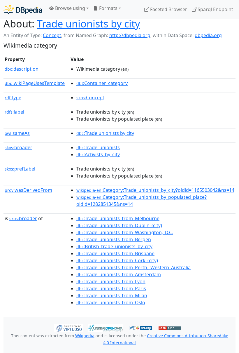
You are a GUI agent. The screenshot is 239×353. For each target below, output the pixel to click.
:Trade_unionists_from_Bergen (113, 239)
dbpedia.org (208, 35)
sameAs (17, 133)
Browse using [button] (69, 8)
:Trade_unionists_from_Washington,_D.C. (124, 232)
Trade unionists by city (88, 23)
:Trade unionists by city (105, 133)
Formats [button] (107, 8)
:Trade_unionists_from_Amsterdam (118, 274)
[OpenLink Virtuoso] (68, 327)
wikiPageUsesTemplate (35, 83)
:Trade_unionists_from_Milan (111, 295)
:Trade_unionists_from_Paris (111, 288)
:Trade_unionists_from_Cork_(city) (117, 260)
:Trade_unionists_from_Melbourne (117, 218)
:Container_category (102, 83)
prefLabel (20, 169)
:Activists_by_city (98, 154)
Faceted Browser (168, 9)
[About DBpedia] (22, 9)
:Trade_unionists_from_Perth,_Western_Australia (133, 267)
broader (18, 147)
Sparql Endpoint (214, 9)
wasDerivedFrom (28, 190)
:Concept (90, 97)
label (14, 112)
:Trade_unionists (98, 147)
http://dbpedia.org (129, 35)
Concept (52, 35)
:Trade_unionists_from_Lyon (110, 281)
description (21, 69)
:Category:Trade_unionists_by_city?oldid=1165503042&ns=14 (155, 190)
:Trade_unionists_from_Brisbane (115, 253)
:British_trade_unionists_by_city (114, 246)
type (13, 97)
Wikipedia (84, 335)
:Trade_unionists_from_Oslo (110, 302)
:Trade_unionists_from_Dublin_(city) (119, 225)
